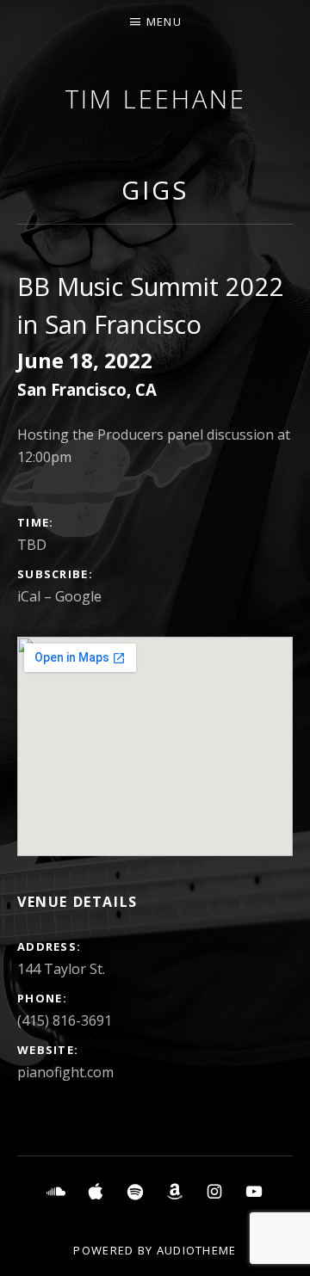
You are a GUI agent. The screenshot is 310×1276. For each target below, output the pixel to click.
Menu (164, 21)
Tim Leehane (155, 98)
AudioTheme (197, 1250)
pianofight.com (65, 1072)
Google (78, 596)
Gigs (155, 190)
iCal (28, 596)
